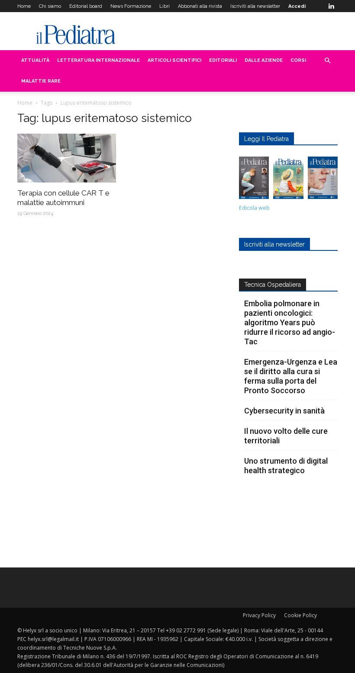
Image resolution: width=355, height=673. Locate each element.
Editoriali (223, 60)
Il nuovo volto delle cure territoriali (286, 435)
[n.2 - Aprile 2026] (288, 180)
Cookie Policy (300, 615)
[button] (327, 61)
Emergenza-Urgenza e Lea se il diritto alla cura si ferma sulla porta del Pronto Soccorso (290, 376)
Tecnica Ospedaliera (272, 284)
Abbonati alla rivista (200, 6)
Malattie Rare (41, 81)
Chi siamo (50, 6)
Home (24, 6)
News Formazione (130, 6)
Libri (164, 6)
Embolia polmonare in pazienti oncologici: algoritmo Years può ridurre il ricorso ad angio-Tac (289, 322)
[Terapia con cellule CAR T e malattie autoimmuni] (66, 158)
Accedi (297, 6)
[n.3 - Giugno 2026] (254, 180)
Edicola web (254, 208)
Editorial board (85, 6)
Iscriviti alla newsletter (255, 6)
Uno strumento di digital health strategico (286, 465)
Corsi (298, 60)
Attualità (35, 60)
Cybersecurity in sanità (284, 410)
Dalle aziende (264, 60)
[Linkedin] (331, 6)
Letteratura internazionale (98, 60)
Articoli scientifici (174, 60)
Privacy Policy (259, 615)
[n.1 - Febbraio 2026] (323, 180)
